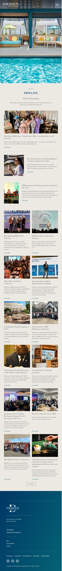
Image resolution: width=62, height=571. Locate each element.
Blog (7, 541)
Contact (8, 546)
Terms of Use (9, 556)
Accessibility (18, 556)
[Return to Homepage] (11, 5)
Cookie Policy (36, 556)
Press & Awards (10, 543)
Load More (31, 484)
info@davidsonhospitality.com (13, 532)
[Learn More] (31, 122)
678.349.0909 (9, 530)
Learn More (7, 147)
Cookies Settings (45, 556)
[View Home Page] (12, 508)
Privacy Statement (26, 556)
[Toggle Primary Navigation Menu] (57, 5)
